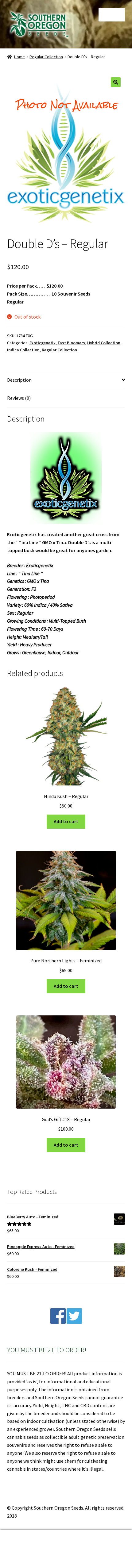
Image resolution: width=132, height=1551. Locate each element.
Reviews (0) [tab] (19, 398)
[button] (116, 82)
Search (66, 1540)
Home (19, 56)
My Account (22, 1540)
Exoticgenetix (42, 343)
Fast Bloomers (71, 343)
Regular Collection (46, 56)
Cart (101, 1535)
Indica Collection (23, 350)
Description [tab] (19, 380)
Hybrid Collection (103, 343)
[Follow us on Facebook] (58, 1322)
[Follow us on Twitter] (74, 1322)
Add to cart (66, 821)
